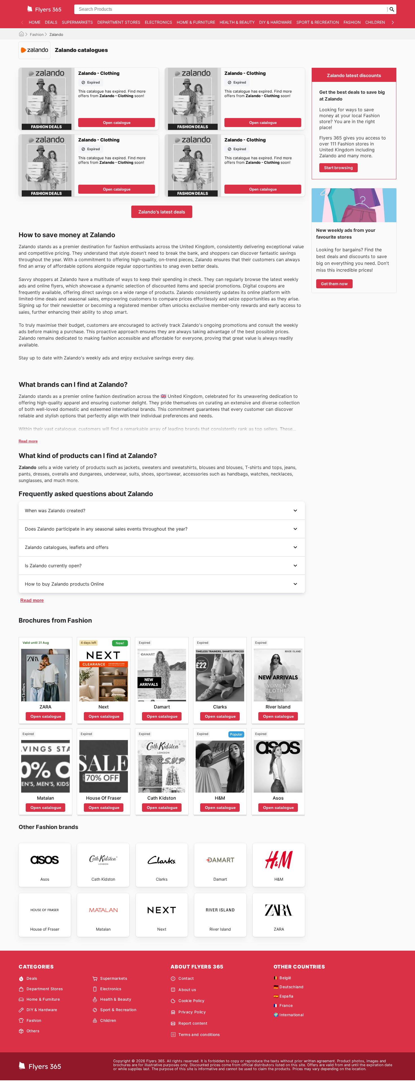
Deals (51, 22)
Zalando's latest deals (161, 212)
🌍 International (289, 1015)
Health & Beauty (237, 22)
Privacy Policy (192, 1012)
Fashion (352, 22)
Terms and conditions (199, 1034)
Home (34, 22)
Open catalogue (116, 123)
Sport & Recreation (317, 22)
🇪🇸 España (284, 996)
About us (187, 989)
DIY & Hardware (275, 22)
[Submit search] (391, 9)
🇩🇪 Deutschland (289, 987)
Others (33, 1031)
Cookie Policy (191, 1000)
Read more (28, 441)
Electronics (158, 22)
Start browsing (338, 167)
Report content (192, 1023)
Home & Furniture (196, 22)
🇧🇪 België (282, 978)
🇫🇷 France (283, 1005)
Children (375, 22)
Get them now (334, 283)
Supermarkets (77, 22)
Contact (186, 978)
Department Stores (118, 22)
